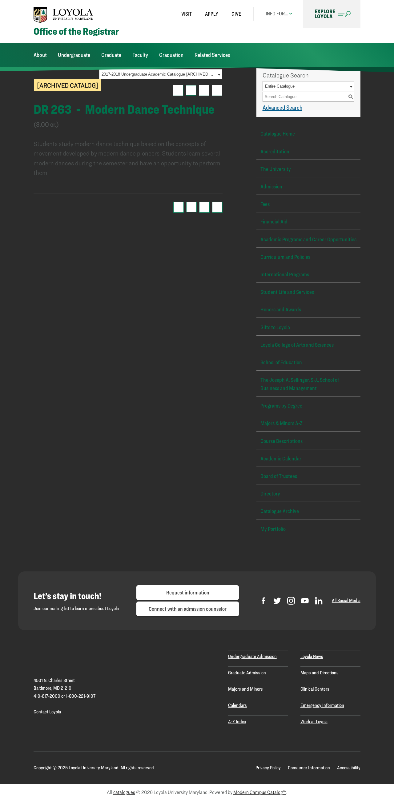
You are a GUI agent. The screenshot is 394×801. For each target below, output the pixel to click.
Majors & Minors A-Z (281, 423)
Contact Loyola (47, 712)
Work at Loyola (314, 721)
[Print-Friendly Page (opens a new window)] (204, 90)
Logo (63, 14)
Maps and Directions (319, 673)
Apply (211, 14)
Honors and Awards (280, 309)
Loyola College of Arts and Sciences (297, 344)
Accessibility (348, 768)
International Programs (284, 274)
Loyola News (311, 656)
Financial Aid (273, 221)
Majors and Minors (245, 689)
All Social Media (346, 600)
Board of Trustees (278, 476)
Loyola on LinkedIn (319, 601)
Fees (265, 204)
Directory (270, 493)
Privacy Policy (268, 768)
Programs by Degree (281, 405)
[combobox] (160, 74)
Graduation (171, 54)
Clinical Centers (314, 689)
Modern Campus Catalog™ (259, 792)
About (40, 54)
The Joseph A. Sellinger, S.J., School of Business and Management (299, 384)
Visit (186, 14)
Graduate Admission (247, 673)
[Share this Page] (191, 90)
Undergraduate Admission (252, 656)
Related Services (212, 54)
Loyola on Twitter (277, 601)
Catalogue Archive (279, 511)
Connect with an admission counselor (188, 609)
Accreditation (274, 151)
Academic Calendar (280, 458)
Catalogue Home (277, 133)
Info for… (277, 13)
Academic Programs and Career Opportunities (308, 239)
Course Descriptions (281, 441)
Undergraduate (74, 54)
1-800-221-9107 (80, 696)
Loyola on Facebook (263, 601)
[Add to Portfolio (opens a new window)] (178, 90)
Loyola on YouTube (305, 601)
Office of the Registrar (76, 31)
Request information (187, 592)
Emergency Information (322, 705)
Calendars (237, 705)
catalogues (124, 792)
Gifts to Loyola (275, 327)
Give (236, 14)
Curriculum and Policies (285, 257)
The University (275, 169)
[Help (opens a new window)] (217, 90)
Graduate (111, 54)
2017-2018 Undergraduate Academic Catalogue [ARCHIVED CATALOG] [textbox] (159, 74)
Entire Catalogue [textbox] (280, 86)
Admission (271, 186)
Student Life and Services (287, 292)
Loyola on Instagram (291, 601)
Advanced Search (282, 107)
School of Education (281, 362)
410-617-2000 (47, 696)
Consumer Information (309, 768)
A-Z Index (237, 721)
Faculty (140, 54)
